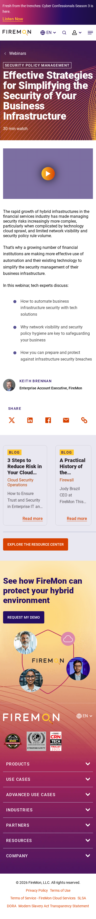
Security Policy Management (37, 65)
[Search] (64, 32)
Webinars (17, 53)
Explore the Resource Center (35, 544)
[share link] (84, 420)
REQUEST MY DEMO (23, 617)
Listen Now (13, 19)
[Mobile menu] (90, 32)
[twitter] (11, 420)
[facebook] (48, 420)
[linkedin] (30, 420)
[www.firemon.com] (17, 32)
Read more (33, 518)
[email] (66, 420)
